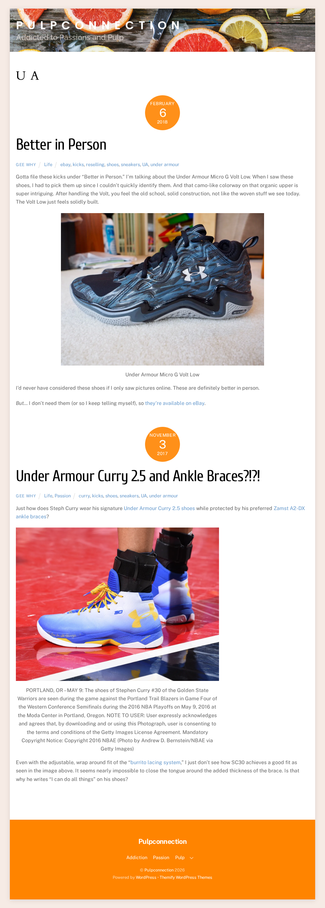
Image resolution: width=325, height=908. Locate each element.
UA (145, 164)
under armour (164, 164)
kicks (78, 164)
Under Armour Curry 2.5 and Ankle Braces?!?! (138, 476)
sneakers (130, 164)
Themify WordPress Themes (186, 877)
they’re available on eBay (174, 403)
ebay (65, 164)
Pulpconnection (159, 870)
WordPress (146, 877)
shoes (113, 164)
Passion (63, 495)
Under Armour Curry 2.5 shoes (159, 508)
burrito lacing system (155, 762)
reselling (95, 164)
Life (48, 164)
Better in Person (61, 145)
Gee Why (26, 164)
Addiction (136, 857)
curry (84, 495)
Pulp (180, 857)
